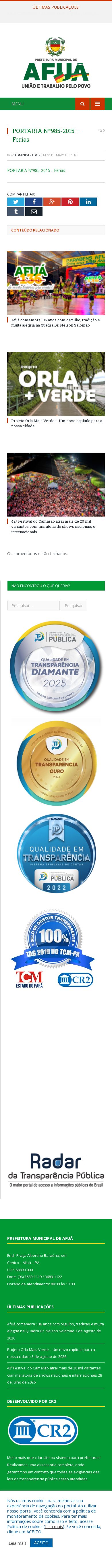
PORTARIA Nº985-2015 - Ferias (36, 170)
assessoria (47, 1464)
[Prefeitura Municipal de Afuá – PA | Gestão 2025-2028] (56, 61)
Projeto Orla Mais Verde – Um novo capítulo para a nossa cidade (57, 13)
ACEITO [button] (41, 1542)
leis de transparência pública (32, 1478)
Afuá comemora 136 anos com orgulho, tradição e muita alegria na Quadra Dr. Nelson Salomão (55, 322)
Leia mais (54, 1526)
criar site (42, 1457)
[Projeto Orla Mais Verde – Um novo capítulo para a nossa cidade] (56, 384)
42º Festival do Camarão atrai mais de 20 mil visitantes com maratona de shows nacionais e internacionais (53, 526)
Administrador (27, 155)
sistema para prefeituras (78, 1457)
